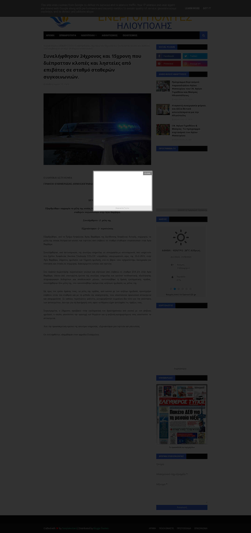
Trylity (126, 208)
